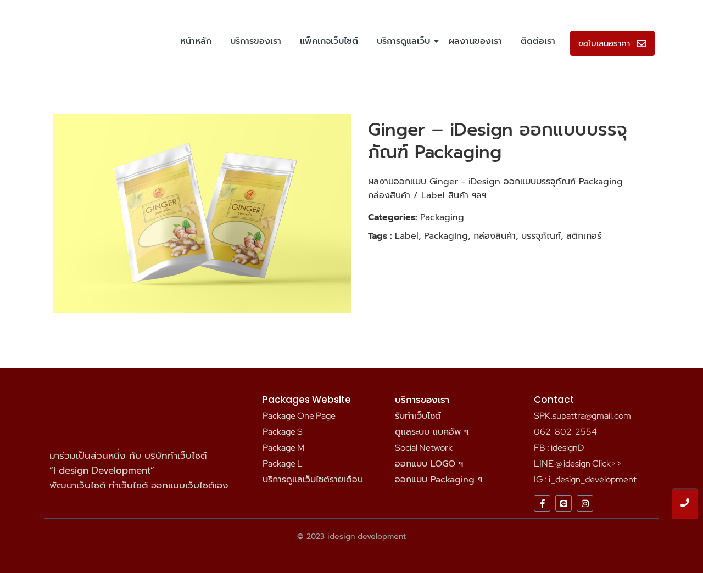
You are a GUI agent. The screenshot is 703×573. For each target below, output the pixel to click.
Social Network (424, 447)
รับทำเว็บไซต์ (418, 416)
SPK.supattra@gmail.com (582, 416)
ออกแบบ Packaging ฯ (438, 479)
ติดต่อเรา (538, 41)
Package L (283, 463)
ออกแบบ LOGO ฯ (429, 463)
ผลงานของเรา (475, 41)
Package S (283, 431)
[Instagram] (585, 503)
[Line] (563, 503)
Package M (284, 447)
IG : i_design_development (585, 479)
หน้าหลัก (195, 41)
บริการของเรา (255, 41)
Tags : (380, 236)
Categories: (392, 217)
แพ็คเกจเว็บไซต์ (329, 41)
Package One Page (299, 416)
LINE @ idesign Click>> (578, 463)
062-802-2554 (565, 431)
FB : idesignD (559, 447)
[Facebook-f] (542, 503)
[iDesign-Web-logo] (81, 41)
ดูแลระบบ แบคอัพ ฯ (431, 432)
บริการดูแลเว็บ (403, 41)
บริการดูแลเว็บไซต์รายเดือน (313, 479)
